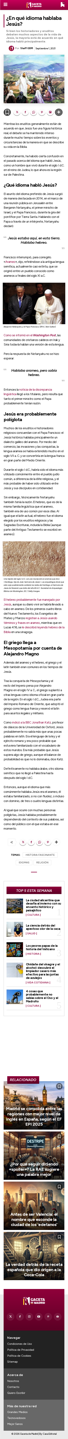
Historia (33, 954)
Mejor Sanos (15, 1424)
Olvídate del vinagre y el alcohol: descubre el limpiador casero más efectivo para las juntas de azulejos (43, 971)
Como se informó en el (30, 335)
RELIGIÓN (42, 862)
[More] (59, 112)
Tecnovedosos (16, 1418)
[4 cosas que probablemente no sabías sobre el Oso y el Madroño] (15, 997)
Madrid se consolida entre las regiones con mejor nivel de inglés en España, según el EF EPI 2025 (34, 1116)
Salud (31, 933)
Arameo (10, 262)
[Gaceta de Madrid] (34, 5)
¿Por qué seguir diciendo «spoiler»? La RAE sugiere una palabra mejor (34, 1169)
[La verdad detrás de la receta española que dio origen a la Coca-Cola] (34, 1256)
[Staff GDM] (12, 48)
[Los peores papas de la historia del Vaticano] (15, 949)
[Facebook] (25, 112)
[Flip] (50, 112)
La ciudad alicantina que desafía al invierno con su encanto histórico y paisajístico (43, 905)
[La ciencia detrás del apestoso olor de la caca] (15, 929)
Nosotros (13, 1381)
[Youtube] (39, 1317)
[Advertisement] (34, 1047)
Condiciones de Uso (19, 1343)
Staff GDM (26, 48)
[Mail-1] (57, 1317)
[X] (16, 112)
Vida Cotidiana (38, 982)
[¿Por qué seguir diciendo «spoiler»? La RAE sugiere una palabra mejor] (34, 1155)
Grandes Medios (17, 1412)
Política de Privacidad (20, 1349)
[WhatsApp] (33, 112)
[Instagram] (29, 1317)
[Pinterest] (42, 112)
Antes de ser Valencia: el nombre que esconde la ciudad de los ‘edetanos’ (34, 1219)
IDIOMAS (24, 862)
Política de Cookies (19, 1355)
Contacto (13, 1387)
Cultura (33, 915)
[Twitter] (10, 1317)
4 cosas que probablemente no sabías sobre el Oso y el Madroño (42, 996)
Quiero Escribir (16, 1393)
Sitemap (12, 1361)
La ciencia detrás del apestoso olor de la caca (43, 927)
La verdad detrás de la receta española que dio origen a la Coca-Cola (34, 1269)
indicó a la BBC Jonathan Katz (31, 722)
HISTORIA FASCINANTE (40, 855)
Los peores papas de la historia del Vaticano (42, 947)
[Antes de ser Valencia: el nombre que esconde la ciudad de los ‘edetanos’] (34, 1206)
